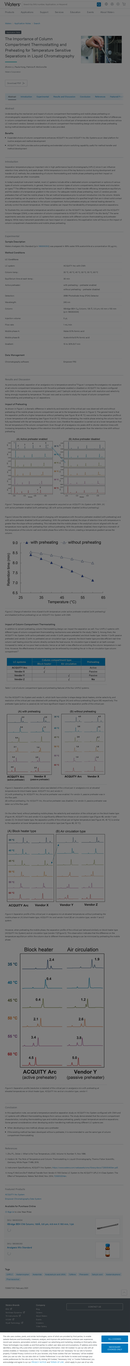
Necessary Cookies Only (115, 1348)
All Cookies (114, 1338)
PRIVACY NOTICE (39, 1362)
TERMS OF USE (57, 1362)
